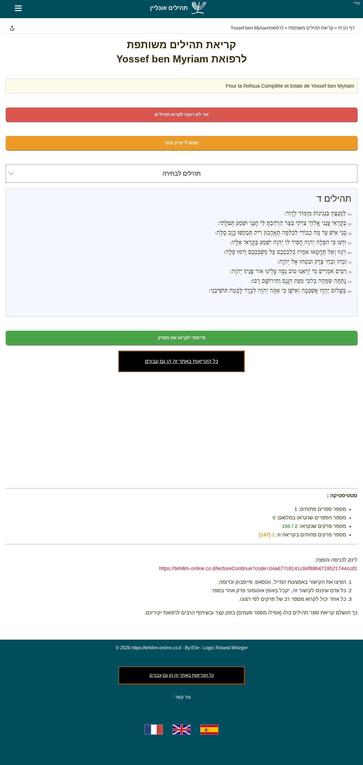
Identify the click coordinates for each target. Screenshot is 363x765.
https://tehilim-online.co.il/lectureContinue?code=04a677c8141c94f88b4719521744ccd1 (258, 568)
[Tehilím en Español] (209, 729)
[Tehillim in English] (181, 729)
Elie (195, 647)
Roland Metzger (232, 647)
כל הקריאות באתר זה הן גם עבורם (181, 361)
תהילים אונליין (169, 8)
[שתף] (12, 28)
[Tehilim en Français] (154, 729)
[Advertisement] (181, 429)
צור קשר (183, 697)
